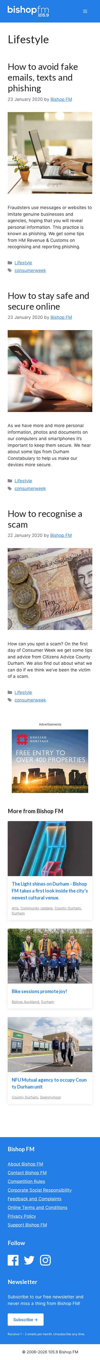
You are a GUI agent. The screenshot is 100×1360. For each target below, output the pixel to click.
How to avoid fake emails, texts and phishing (43, 77)
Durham (18, 913)
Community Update (37, 908)
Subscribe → (25, 1319)
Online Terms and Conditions (37, 1207)
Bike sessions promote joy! (39, 991)
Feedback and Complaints (35, 1198)
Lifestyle (23, 262)
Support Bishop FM (27, 1224)
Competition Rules (26, 1181)
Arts (15, 908)
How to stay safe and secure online (48, 300)
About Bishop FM (25, 1164)
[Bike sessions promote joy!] (50, 980)
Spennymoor (50, 1097)
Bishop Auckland (25, 1002)
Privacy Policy (22, 1216)
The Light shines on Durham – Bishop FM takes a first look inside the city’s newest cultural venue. (50, 890)
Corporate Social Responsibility (40, 1190)
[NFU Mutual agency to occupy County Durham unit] (50, 1068)
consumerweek (30, 270)
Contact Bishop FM (27, 1172)
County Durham (68, 908)
